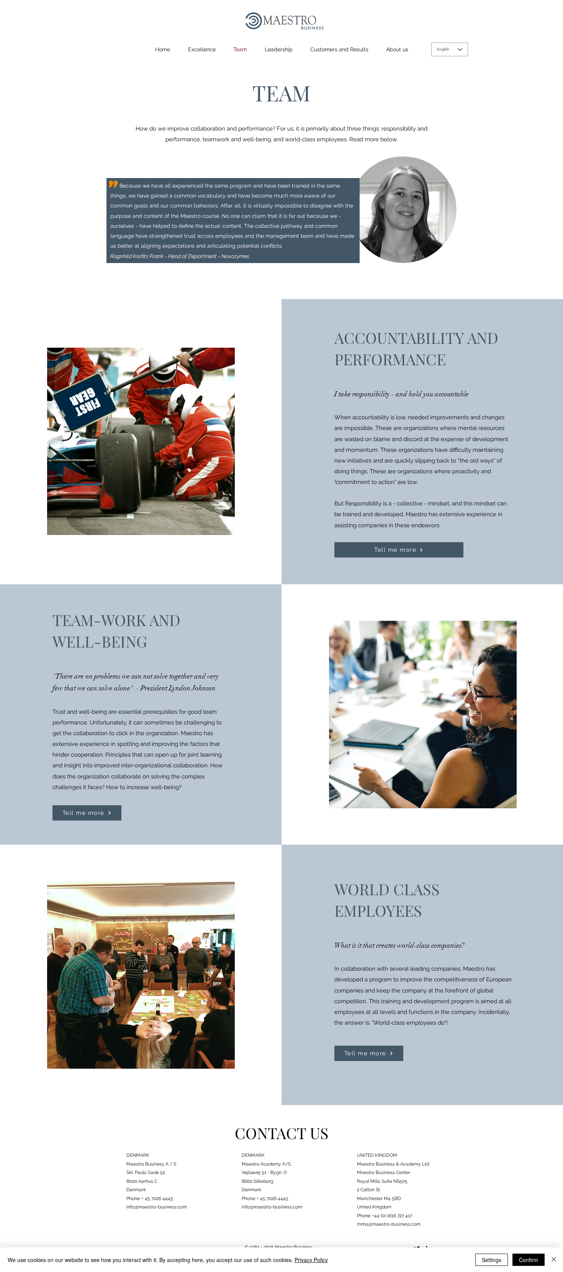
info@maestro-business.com (156, 1207)
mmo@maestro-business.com (389, 1224)
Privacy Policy (311, 1260)
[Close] (553, 1260)
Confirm (528, 1260)
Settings (491, 1260)
